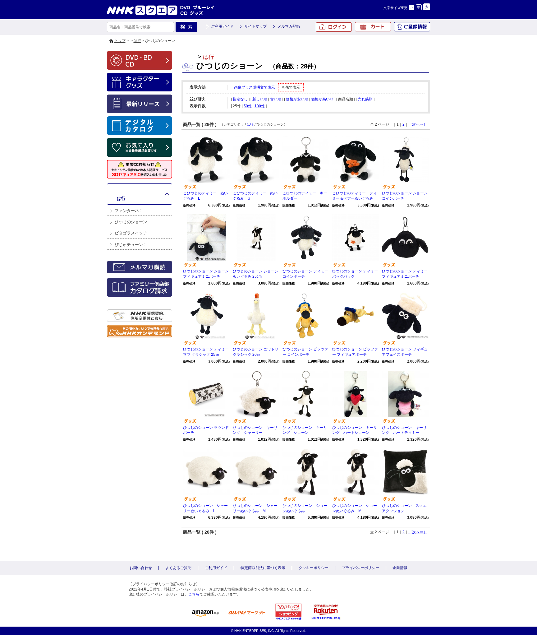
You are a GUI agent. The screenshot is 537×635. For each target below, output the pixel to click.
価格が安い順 (297, 99)
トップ (120, 41)
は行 (137, 41)
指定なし (240, 99)
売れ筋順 (365, 99)
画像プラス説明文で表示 (254, 87)
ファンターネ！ (129, 210)
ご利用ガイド (222, 26)
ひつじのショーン (131, 222)
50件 (248, 106)
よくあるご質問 (178, 568)
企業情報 (399, 568)
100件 (260, 106)
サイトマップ (255, 26)
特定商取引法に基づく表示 (263, 568)
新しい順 (259, 99)
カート (373, 27)
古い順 (275, 99)
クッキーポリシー (313, 568)
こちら (194, 594)
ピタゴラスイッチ (131, 233)
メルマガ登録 (289, 26)
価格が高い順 (322, 99)
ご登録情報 (412, 27)
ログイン (334, 27)
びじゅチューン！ (131, 244)
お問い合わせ (141, 568)
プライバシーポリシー (360, 568)
